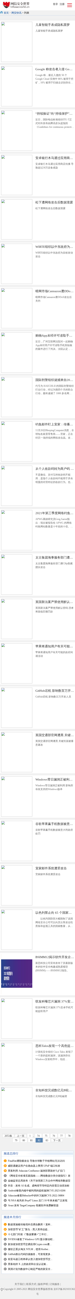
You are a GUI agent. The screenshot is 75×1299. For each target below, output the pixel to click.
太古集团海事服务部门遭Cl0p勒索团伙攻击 (54, 557)
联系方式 (31, 1284)
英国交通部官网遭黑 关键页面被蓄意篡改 (54, 735)
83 (47, 1140)
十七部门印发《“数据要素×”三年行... (28, 1234)
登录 (55, 4)
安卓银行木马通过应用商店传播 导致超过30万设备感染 (54, 158)
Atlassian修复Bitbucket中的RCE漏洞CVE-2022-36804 (36, 1195)
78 (69, 1135)
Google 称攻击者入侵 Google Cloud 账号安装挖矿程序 (54, 69)
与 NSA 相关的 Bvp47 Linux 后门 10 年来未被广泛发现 (37, 1200)
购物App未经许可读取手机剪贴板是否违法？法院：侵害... (54, 335)
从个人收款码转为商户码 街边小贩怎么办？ (54, 468)
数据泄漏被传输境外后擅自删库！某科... (30, 1224)
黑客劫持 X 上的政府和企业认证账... (28, 1264)
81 (31, 1140)
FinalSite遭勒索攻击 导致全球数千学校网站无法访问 (36, 1160)
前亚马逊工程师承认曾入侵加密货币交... (30, 1259)
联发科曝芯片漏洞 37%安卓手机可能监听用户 (54, 1001)
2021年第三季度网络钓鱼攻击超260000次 (54, 513)
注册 (62, 4)
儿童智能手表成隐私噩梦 (52, 24)
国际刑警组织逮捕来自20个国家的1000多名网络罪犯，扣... (54, 380)
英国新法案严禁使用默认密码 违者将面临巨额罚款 (54, 602)
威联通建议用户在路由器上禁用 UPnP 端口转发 (34, 1165)
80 (23, 1140)
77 (61, 1135)
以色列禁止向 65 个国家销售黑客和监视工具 (54, 912)
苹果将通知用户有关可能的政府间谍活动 (54, 646)
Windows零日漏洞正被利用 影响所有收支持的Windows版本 (54, 779)
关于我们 (20, 1284)
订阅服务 (55, 1284)
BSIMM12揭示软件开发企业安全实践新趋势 (54, 957)
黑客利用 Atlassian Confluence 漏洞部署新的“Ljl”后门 (36, 1170)
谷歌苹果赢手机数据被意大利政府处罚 (54, 824)
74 (38, 1135)
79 (16, 1140)
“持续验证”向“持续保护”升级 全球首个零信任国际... (54, 113)
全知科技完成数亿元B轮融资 (54, 1090)
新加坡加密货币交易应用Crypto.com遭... (29, 1244)
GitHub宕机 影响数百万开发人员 (54, 690)
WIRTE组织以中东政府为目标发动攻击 (54, 246)
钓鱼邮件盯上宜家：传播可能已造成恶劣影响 (54, 424)
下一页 (57, 1140)
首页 (6, 12)
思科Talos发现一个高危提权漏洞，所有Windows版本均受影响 (54, 1046)
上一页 (20, 1135)
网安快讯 (16, 12)
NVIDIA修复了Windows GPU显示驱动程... (31, 1239)
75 (46, 1135)
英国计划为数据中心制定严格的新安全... (30, 1269)
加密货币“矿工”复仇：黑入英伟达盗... (28, 1229)
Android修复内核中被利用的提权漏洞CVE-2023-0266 (36, 1190)
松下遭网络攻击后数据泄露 (54, 202)
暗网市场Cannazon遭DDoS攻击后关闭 (54, 291)
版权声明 (43, 1284)
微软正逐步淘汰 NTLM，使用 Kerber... (29, 1249)
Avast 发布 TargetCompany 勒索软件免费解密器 (33, 1205)
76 (53, 1135)
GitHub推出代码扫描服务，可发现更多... (30, 1254)
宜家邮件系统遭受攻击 (51, 868)
